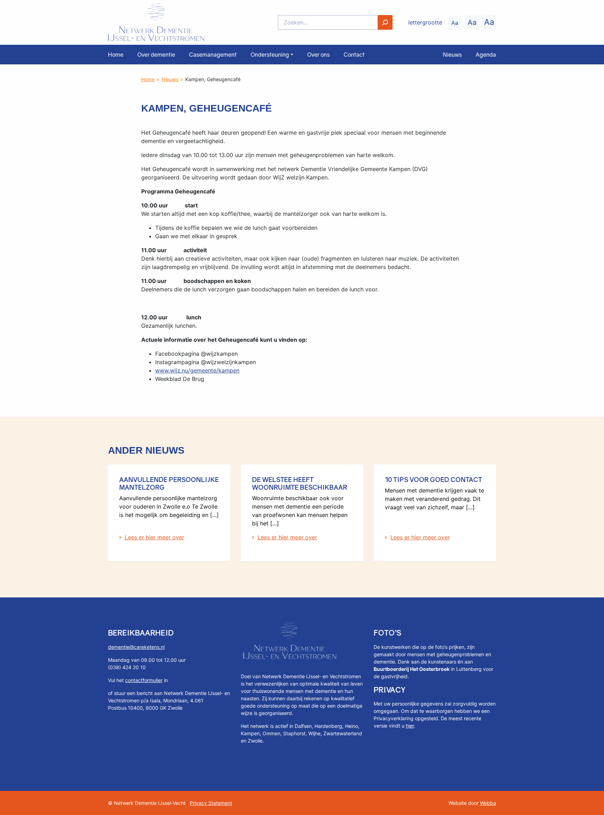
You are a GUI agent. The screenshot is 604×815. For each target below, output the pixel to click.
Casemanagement (213, 54)
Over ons (318, 54)
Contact (354, 54)
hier (410, 726)
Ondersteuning (270, 54)
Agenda (486, 54)
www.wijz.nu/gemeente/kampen (197, 370)
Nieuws (452, 54)
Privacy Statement (211, 803)
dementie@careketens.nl (136, 647)
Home (115, 54)
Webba (488, 803)
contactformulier (144, 680)
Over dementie (156, 54)
